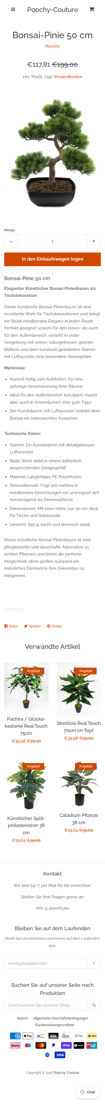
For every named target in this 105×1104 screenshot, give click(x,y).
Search (22, 1018)
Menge (9, 230)
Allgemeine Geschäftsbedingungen (60, 1018)
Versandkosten (67, 76)
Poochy (52, 46)
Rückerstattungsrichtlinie (54, 1025)
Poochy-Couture (52, 9)
